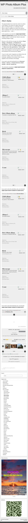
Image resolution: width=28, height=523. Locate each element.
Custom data (6, 404)
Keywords (5, 422)
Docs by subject (4, 16)
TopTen (5, 444)
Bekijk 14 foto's (5, 86)
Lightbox (5, 424)
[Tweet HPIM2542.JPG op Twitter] (6, 354)
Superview (5, 441)
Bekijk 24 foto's (5, 158)
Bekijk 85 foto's (5, 176)
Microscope (6, 149)
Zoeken (5, 434)
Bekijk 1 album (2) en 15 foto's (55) (9, 122)
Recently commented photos (8, 385)
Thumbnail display (7, 443)
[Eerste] (3, 346)
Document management (8, 411)
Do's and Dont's (6, 409)
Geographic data (7, 417)
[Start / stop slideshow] (14, 314)
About (4, 386)
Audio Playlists (5, 381)
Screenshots (5, 450)
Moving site (6, 425)
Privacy (5, 431)
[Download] (22, 331)
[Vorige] (3, 351)
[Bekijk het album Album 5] (19, 95)
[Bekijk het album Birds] (21, 131)
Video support (6, 447)
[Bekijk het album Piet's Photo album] (19, 113)
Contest (5, 402)
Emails (5, 414)
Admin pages (6, 391)
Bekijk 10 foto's (5, 140)
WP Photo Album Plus (13, 4)
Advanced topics (7, 392)
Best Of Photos (6, 398)
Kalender (5, 399)
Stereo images (6, 440)
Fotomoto (5, 415)
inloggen (20, 339)
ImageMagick (6, 418)
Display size (6, 408)
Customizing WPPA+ (7, 405)
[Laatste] (25, 346)
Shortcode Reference (6, 451)
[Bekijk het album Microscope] (19, 149)
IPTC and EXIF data (7, 421)
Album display (13, 71)
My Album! (5, 388)
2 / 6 (14, 351)
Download (5, 412)
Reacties (5, 401)
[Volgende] (25, 351)
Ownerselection (5, 383)
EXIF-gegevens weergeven (14, 361)
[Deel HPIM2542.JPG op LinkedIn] (14, 354)
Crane (4, 167)
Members (4, 454)
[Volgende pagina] (25, 74)
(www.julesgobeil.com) (6, 134)
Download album (5, 87)
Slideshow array (6, 438)
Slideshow (4, 84)
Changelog (5, 453)
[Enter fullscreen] (26, 2)
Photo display (6, 427)
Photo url (5, 430)
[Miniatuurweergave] (25, 312)
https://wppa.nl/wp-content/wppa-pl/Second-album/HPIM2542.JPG (14, 335)
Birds (4, 131)
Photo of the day (6, 428)
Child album (6, 77)
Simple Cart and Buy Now (8, 435)
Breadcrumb (5, 382)
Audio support (6, 396)
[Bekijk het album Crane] (19, 167)
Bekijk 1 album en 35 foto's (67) (8, 104)
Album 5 (5, 95)
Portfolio (5, 448)
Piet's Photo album (8, 113)
